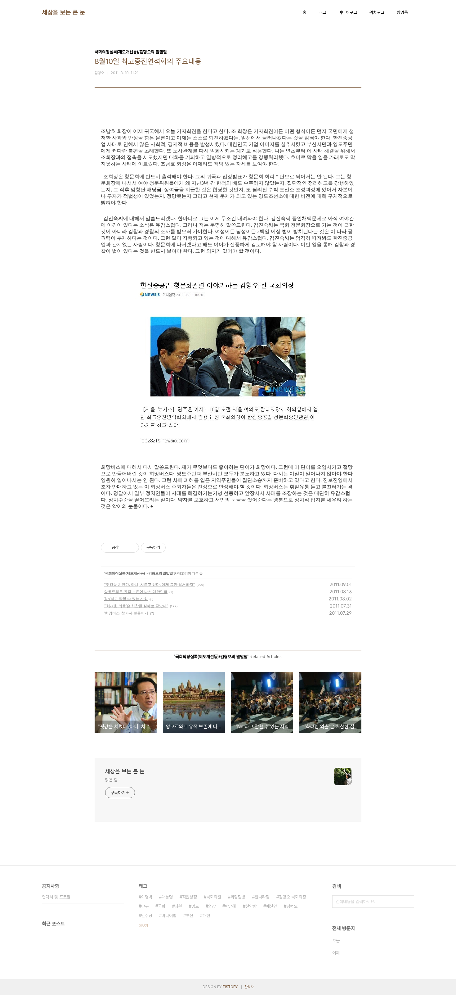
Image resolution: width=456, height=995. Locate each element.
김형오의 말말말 (160, 573)
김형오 (291, 906)
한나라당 (262, 896)
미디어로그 (347, 12)
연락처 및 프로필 (56, 896)
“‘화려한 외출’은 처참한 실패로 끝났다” (136, 606)
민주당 (146, 915)
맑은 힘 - (112, 779)
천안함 (251, 906)
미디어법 (169, 915)
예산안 (271, 906)
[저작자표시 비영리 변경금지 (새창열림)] (174, 547)
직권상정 (189, 896)
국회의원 (213, 896)
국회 (161, 906)
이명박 (146, 896)
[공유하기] (124, 547)
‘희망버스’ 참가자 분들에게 (126, 613)
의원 (178, 906)
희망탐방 (237, 896)
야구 (145, 906)
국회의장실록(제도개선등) (125, 573)
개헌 (206, 915)
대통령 (167, 896)
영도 (195, 906)
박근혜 (230, 906)
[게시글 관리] (132, 547)
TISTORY (230, 987)
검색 (408, 901)
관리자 (249, 987)
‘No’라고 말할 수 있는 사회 (126, 598)
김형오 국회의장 (292, 896)
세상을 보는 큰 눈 (63, 12)
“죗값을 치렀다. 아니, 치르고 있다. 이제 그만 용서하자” (149, 584)
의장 (212, 906)
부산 (189, 915)
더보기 (143, 926)
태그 (322, 12)
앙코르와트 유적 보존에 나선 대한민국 (136, 591)
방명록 (402, 12)
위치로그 (376, 12)
